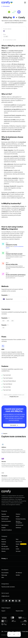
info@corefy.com (14, 396)
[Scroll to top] (18, 634)
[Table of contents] (9, 634)
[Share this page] (14, 634)
